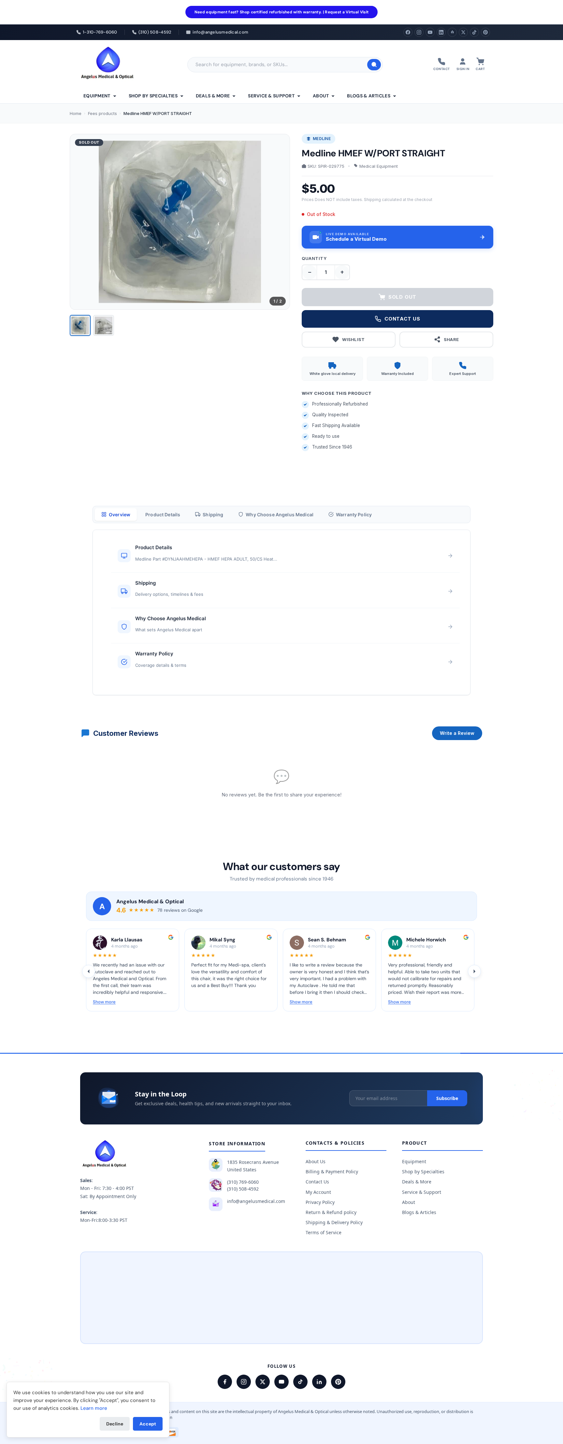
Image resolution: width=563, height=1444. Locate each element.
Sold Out (402, 297)
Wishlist (353, 339)
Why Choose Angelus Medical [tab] (279, 514)
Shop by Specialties (153, 96)
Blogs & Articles (368, 96)
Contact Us (317, 1182)
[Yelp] (452, 32)
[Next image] (279, 221)
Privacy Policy (320, 1202)
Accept (147, 1424)
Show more (104, 1002)
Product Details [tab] (162, 514)
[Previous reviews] (88, 971)
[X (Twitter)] (463, 32)
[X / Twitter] (262, 1382)
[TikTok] (474, 32)
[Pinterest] (485, 32)
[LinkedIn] (441, 32)
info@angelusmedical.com (256, 1201)
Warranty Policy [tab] (354, 514)
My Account (318, 1192)
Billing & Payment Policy (332, 1171)
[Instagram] (419, 32)
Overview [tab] (119, 514)
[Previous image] (80, 221)
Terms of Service (323, 1232)
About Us (315, 1161)
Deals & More (213, 96)
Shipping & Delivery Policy (334, 1222)
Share (451, 339)
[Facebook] (407, 32)
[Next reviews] (474, 971)
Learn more (93, 1408)
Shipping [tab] (213, 514)
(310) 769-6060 (243, 1182)
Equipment (96, 96)
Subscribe (447, 1098)
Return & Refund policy (331, 1212)
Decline (114, 1424)
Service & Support (271, 96)
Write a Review (457, 733)
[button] (397, 237)
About (321, 96)
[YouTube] (430, 32)
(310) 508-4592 (243, 1189)
